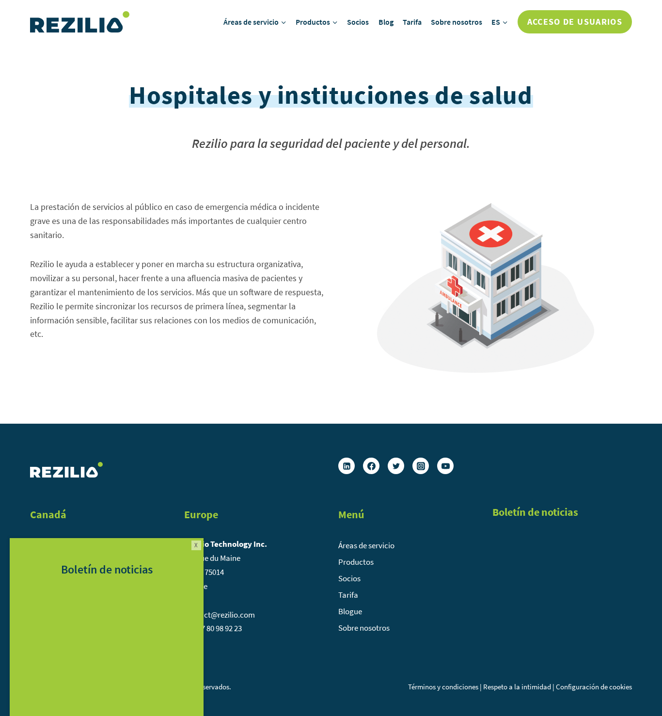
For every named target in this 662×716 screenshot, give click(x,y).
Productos (356, 562)
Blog (386, 22)
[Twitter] (396, 466)
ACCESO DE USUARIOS (574, 21)
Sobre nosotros (456, 22)
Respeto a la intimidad (517, 686)
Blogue (350, 611)
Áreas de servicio (366, 545)
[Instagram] (420, 466)
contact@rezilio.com (219, 614)
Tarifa (412, 22)
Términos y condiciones (443, 686)
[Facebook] (371, 466)
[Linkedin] (346, 466)
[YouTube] (445, 466)
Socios (358, 22)
